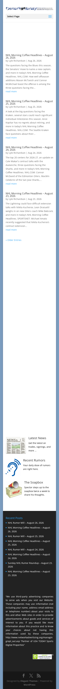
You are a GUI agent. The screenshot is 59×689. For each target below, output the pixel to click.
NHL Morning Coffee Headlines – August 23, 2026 (29, 195)
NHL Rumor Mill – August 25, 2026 (26, 536)
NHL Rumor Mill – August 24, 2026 (26, 549)
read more (11, 91)
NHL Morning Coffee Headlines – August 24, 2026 (29, 148)
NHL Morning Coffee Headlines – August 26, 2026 (29, 56)
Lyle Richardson (17, 60)
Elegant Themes (29, 680)
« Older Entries (13, 240)
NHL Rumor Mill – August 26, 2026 (26, 522)
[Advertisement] (29, 288)
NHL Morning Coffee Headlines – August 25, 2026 (29, 102)
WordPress (29, 684)
